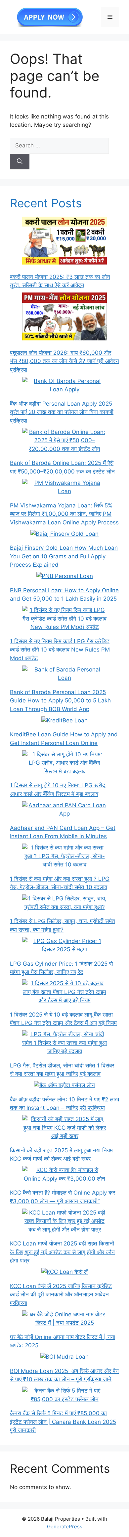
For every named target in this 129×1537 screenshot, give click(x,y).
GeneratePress (64, 1526)
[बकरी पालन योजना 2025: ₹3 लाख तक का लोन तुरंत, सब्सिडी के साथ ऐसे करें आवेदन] (64, 242)
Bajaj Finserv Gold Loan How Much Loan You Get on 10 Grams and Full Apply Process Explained (64, 556)
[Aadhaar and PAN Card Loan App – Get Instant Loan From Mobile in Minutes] (64, 809)
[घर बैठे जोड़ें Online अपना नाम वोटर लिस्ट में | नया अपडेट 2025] (64, 1318)
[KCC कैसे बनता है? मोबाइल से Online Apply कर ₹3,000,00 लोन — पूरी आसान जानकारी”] (64, 1174)
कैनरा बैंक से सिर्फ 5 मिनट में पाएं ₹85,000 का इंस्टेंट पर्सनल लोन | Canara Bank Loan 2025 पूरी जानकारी (63, 1422)
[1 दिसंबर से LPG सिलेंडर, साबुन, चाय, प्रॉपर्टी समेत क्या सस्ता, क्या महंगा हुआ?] (64, 902)
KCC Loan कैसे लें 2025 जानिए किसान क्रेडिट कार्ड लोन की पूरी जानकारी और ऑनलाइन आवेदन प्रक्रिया (61, 1294)
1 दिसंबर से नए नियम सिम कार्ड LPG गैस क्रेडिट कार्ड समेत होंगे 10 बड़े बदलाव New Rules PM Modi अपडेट (60, 650)
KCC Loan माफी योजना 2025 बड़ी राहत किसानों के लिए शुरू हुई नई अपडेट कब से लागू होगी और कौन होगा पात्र (62, 1252)
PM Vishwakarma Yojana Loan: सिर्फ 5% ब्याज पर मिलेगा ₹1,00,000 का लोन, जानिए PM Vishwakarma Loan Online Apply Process (64, 514)
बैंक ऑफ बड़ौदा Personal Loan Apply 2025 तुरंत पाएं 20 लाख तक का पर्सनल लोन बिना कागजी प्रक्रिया (61, 412)
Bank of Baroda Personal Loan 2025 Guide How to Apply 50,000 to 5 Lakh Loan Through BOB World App (60, 700)
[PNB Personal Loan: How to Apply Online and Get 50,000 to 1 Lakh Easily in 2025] (64, 576)
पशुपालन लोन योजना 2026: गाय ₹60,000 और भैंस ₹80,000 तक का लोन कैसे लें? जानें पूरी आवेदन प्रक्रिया (64, 361)
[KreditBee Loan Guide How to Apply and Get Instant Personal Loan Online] (64, 720)
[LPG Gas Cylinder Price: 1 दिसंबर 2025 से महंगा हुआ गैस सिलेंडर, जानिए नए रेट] (64, 945)
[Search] (19, 162)
